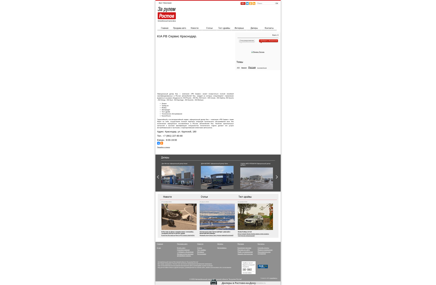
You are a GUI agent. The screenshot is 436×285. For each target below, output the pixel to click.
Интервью (239, 28)
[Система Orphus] (249, 274)
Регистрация (167, 3)
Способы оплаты (263, 248)
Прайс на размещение (245, 252)
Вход (160, 3)
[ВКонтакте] (158, 143)
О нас (159, 248)
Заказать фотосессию (245, 254)
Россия (252, 67)
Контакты (269, 28)
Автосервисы (221, 248)
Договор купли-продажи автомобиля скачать (185, 255)
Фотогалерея (201, 254)
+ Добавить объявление (185, 252)
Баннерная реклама (244, 248)
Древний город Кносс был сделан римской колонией (216, 235)
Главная (164, 28)
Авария (244, 68)
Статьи (209, 28)
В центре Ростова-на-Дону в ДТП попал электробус (178, 235)
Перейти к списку (163, 147)
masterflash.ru (273, 278)
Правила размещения (265, 250)
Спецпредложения (183, 250)
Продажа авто (179, 28)
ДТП (238, 68)
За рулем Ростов (262, 67)
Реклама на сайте (244, 250)
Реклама (241, 244)
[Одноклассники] (161, 143)
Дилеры (254, 28)
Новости (194, 28)
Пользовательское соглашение (264, 253)
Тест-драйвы (224, 28)
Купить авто (181, 248)
